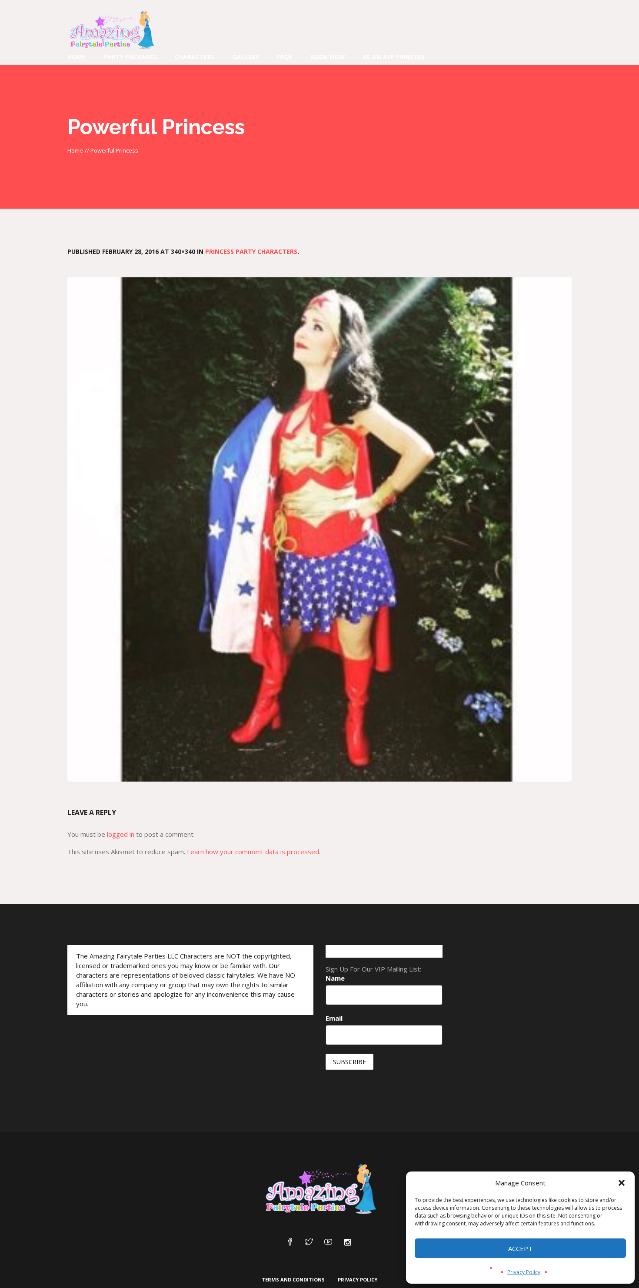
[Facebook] (289, 1242)
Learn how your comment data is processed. (253, 851)
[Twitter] (309, 1242)
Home (75, 150)
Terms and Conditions (293, 1279)
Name (335, 978)
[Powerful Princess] (319, 529)
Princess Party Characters (251, 251)
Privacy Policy (523, 1272)
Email (334, 1018)
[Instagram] (347, 1242)
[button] (621, 1182)
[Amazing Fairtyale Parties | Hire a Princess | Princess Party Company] (319, 1189)
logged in (120, 834)
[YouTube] (328, 1242)
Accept (520, 1248)
